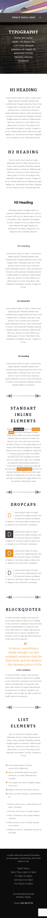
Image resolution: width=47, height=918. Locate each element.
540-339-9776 (26, 903)
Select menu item (23, 17)
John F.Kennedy (23, 670)
